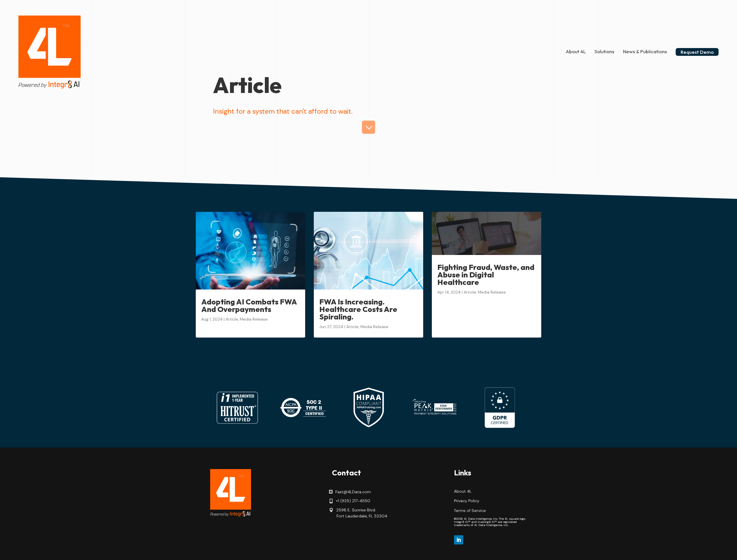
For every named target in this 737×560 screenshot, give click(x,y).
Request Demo (697, 52)
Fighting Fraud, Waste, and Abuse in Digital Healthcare (485, 274)
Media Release (254, 319)
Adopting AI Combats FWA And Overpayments (249, 305)
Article (232, 319)
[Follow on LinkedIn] (458, 539)
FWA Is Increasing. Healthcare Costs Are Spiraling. (358, 309)
